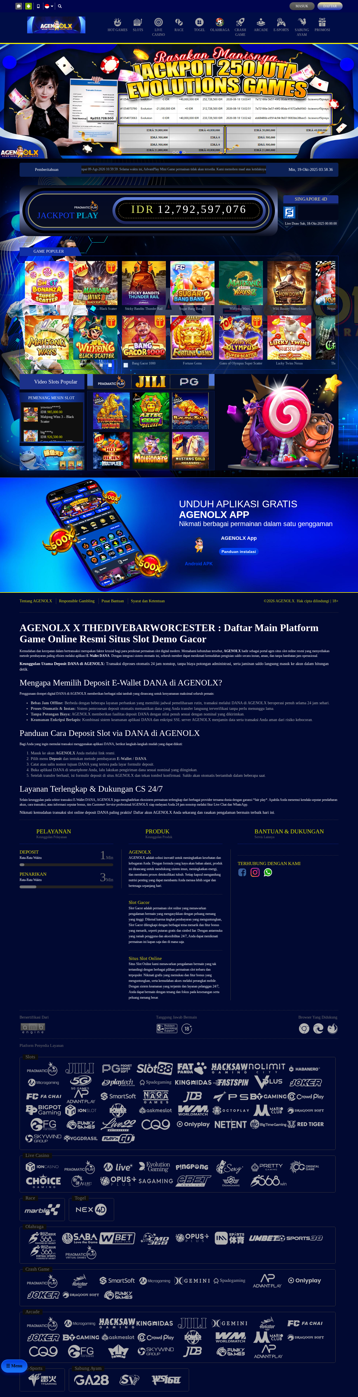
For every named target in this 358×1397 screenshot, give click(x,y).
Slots (138, 30)
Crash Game (240, 32)
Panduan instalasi (239, 551)
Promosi (322, 30)
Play (87, 215)
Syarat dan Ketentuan (148, 601)
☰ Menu (14, 1365)
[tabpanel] (179, 101)
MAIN (50, 283)
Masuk (302, 6)
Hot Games (118, 30)
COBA (115, 405)
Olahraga (220, 30)
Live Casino (158, 32)
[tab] (112, 382)
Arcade (261, 30)
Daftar (330, 6)
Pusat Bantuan (113, 601)
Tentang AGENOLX (36, 601)
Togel (199, 30)
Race (179, 30)
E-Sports (281, 30)
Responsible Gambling (77, 601)
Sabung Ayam (302, 32)
